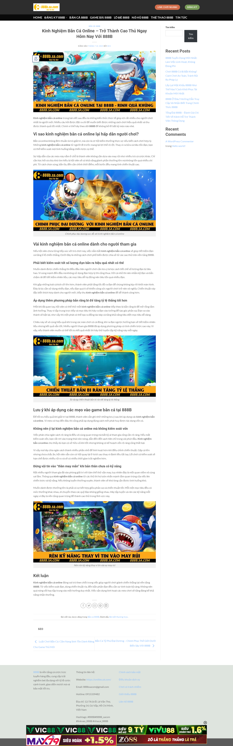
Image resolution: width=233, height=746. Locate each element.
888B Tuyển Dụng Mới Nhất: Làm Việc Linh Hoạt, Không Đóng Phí (181, 61)
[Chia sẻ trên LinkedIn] (106, 605)
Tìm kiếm (170, 27)
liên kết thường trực (118, 617)
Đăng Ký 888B (54, 17)
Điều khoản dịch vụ (129, 679)
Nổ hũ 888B (140, 17)
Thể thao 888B (162, 17)
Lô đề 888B (122, 17)
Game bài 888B (101, 17)
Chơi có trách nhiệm (130, 686)
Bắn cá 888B (78, 17)
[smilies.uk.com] (46, 7)
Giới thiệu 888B (127, 694)
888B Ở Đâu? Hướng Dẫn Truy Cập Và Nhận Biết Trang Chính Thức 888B (182, 102)
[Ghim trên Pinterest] (100, 605)
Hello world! (178, 145)
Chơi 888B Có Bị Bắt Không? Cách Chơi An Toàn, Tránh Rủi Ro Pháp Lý (181, 75)
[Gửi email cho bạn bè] (94, 605)
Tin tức (181, 17)
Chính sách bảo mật (130, 672)
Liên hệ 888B (126, 701)
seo (109, 46)
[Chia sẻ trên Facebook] (83, 605)
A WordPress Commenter (179, 141)
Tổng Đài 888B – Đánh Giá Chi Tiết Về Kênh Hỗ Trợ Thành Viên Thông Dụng (182, 116)
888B (36, 672)
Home (37, 17)
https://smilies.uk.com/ (98, 679)
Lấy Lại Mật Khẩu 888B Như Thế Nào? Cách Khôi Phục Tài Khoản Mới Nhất (181, 89)
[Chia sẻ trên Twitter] (88, 605)
